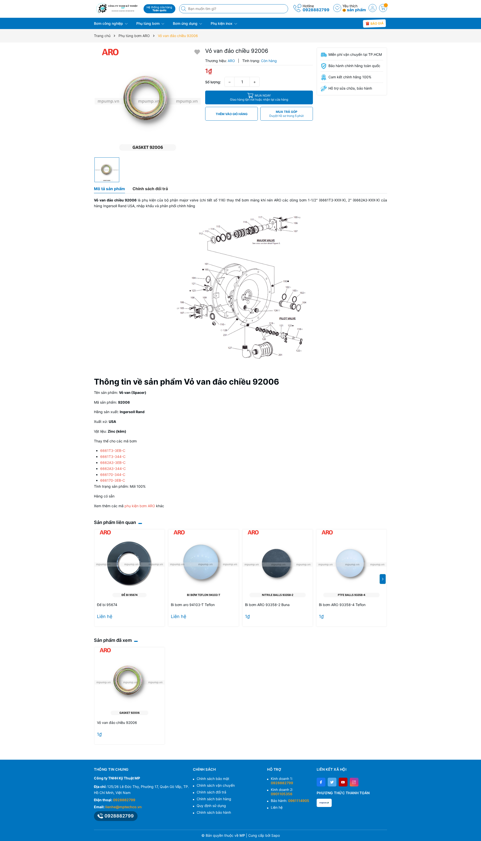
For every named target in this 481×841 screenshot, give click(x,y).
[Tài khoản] (373, 8)
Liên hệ (277, 807)
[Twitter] (332, 782)
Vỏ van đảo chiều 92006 (117, 722)
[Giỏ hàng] (383, 8)
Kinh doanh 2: (282, 791)
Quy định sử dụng (211, 805)
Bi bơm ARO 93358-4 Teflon (342, 605)
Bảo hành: (290, 800)
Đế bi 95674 (107, 605)
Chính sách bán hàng (214, 799)
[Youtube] (343, 782)
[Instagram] (354, 782)
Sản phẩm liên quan (115, 522)
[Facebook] (321, 782)
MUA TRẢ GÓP (286, 114)
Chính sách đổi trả (211, 792)
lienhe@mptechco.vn (123, 807)
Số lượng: (213, 82)
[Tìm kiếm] (184, 8)
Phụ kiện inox (222, 23)
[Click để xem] (147, 101)
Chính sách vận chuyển (216, 785)
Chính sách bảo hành (214, 812)
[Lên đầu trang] (475, 829)
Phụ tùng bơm (148, 23)
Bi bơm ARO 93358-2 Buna (267, 605)
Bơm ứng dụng (185, 23)
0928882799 (316, 9)
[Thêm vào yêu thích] (197, 52)
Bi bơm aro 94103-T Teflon (193, 605)
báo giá (377, 23)
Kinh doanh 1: (282, 780)
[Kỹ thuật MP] (117, 8)
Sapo (275, 835)
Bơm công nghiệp (109, 23)
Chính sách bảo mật (213, 778)
